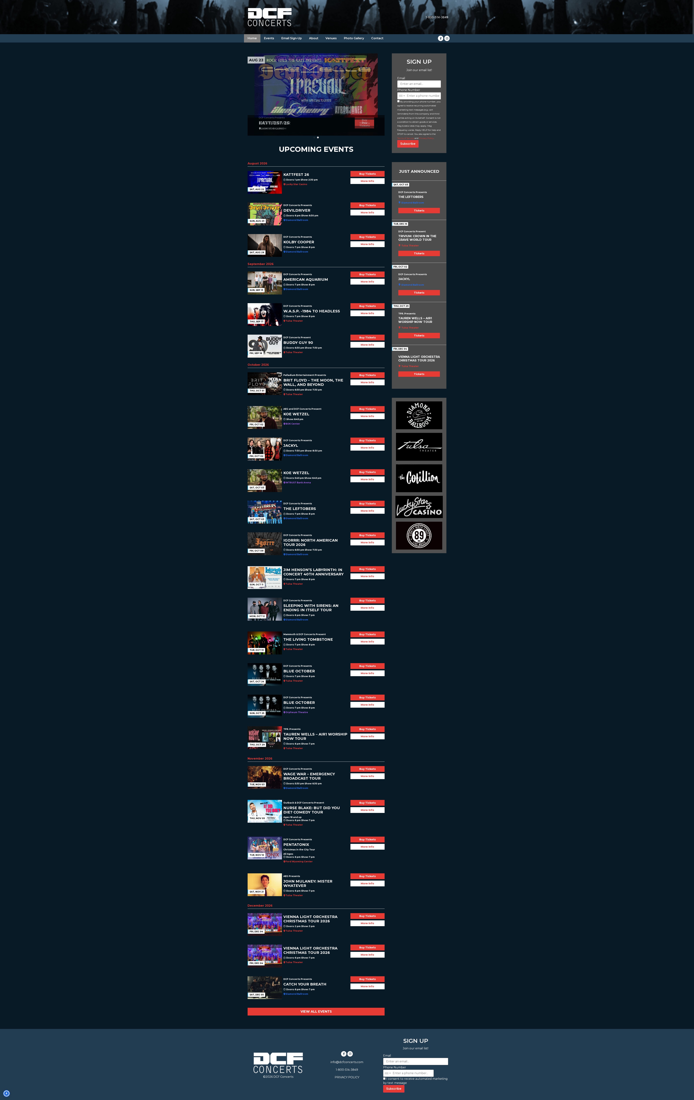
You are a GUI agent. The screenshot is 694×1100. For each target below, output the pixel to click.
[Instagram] (447, 38)
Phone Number (408, 90)
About (313, 38)
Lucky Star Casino (296, 184)
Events (269, 38)
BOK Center (293, 423)
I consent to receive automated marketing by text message (415, 1080)
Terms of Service (405, 138)
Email (401, 78)
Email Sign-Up (291, 38)
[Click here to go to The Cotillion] (419, 478)
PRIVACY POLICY (347, 1077)
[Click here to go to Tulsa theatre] (419, 447)
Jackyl (404, 279)
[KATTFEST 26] (316, 94)
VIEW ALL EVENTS (316, 1012)
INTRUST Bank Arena (298, 482)
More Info (367, 181)
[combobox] (401, 95)
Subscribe (407, 143)
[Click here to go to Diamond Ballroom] (419, 415)
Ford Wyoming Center (299, 861)
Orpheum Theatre (297, 712)
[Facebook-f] (440, 38)
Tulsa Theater (294, 320)
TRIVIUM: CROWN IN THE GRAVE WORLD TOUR (417, 237)
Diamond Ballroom (297, 220)
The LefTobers (410, 197)
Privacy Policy (426, 138)
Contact (377, 38)
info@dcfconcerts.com (347, 1062)
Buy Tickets (364, 124)
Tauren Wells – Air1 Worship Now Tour (415, 320)
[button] (314, 137)
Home (252, 38)
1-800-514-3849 (437, 17)
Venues (331, 38)
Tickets (419, 210)
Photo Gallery (354, 38)
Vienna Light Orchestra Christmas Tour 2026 (419, 358)
